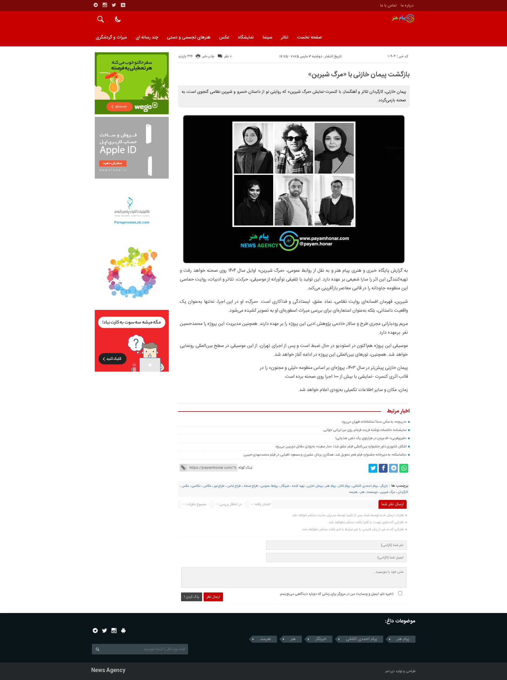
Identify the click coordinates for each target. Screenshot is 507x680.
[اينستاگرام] (105, 5)
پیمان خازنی (314, 486)
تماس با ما (388, 5)
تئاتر (284, 37)
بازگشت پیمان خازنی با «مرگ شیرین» (359, 74)
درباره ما (407, 5)
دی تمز (390, 671)
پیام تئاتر (344, 486)
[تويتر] (114, 5)
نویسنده (372, 492)
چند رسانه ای (147, 37)
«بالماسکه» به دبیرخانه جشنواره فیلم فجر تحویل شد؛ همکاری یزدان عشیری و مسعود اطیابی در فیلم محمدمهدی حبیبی (325, 455)
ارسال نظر (213, 597)
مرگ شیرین (387, 492)
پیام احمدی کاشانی (365, 486)
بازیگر (384, 486)
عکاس (207, 486)
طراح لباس (234, 486)
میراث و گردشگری (111, 37)
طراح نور (219, 486)
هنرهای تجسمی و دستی (188, 37)
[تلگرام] (95, 5)
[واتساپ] (403, 468)
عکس (224, 37)
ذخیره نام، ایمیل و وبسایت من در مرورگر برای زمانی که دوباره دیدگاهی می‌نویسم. (336, 594)
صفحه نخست (309, 37)
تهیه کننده (298, 486)
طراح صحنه (251, 486)
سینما (267, 37)
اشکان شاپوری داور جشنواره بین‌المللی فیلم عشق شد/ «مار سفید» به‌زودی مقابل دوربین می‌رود (341, 446)
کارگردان (403, 492)
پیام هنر (330, 486)
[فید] (123, 5)
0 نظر (227, 56)
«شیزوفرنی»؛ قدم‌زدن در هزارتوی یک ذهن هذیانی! (371, 438)
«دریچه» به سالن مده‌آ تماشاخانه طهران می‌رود (374, 422)
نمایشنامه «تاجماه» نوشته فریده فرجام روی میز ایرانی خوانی (365, 430)
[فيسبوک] (383, 468)
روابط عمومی (269, 486)
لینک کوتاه (245, 468)
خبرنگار (284, 486)
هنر (362, 492)
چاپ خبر (208, 56)
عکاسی (196, 486)
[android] (123, 630)
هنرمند (353, 492)
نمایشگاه (246, 37)
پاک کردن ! (191, 597)
